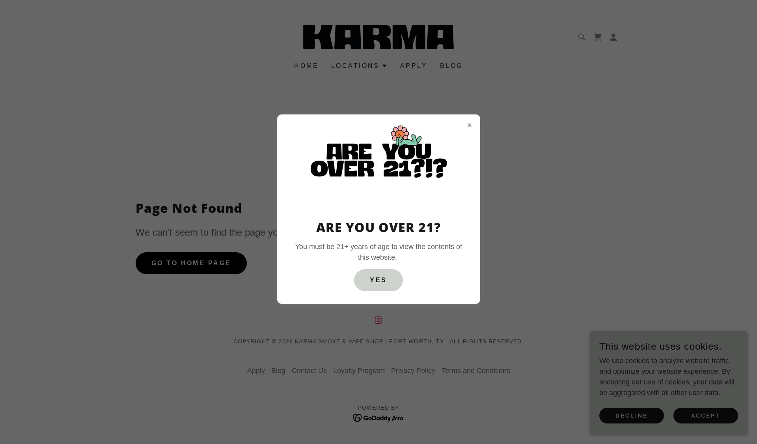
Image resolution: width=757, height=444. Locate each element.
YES (378, 280)
